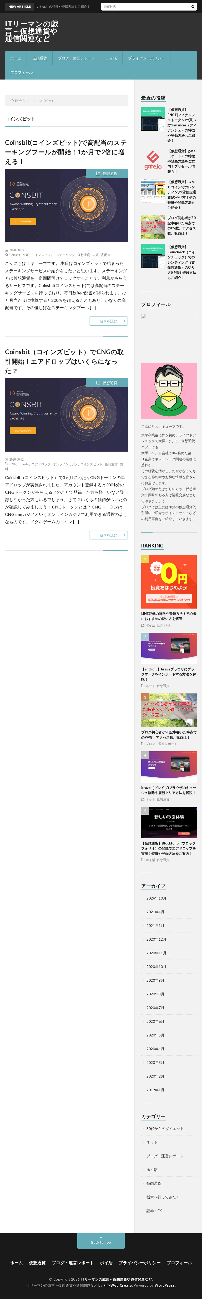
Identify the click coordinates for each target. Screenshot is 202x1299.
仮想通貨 (39, 58)
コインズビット (43, 254)
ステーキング (65, 254)
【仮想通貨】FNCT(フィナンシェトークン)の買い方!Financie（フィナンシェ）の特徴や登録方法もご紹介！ (182, 124)
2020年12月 (156, 939)
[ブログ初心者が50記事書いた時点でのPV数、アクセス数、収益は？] (153, 227)
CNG (12, 464)
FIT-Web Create (118, 1285)
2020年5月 (155, 1035)
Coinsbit (14, 254)
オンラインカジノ (65, 464)
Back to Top (101, 1242)
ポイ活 (111, 58)
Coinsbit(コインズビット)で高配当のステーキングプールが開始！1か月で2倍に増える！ (66, 152)
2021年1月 (155, 925)
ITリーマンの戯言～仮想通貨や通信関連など (31, 31)
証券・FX (163, 625)
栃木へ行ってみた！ (163, 1197)
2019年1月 (155, 1090)
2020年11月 (156, 953)
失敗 (95, 254)
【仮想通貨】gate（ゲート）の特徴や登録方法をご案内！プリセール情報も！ (182, 161)
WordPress (165, 1285)
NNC (25, 254)
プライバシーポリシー (146, 58)
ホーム (15, 58)
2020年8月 (155, 994)
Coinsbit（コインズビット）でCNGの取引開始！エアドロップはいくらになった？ (64, 361)
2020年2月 (155, 1076)
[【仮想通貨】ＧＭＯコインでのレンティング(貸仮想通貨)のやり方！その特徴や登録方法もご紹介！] (153, 191)
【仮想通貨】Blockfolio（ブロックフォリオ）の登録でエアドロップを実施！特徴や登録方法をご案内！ (168, 848)
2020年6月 (155, 1021)
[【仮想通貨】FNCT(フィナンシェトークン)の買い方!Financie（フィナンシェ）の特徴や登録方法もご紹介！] (153, 119)
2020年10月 (156, 966)
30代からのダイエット (165, 1128)
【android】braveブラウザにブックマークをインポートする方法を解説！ (168, 674)
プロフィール (22, 72)
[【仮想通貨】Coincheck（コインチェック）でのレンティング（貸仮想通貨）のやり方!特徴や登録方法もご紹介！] (153, 256)
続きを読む (108, 321)
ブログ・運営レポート (76, 58)
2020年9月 (155, 980)
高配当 (105, 254)
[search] (193, 7)
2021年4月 (155, 912)
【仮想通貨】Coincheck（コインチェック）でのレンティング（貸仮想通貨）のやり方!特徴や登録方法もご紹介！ (182, 262)
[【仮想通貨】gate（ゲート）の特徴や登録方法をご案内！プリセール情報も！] (153, 160)
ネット (150, 685)
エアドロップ (41, 464)
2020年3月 (155, 1062)
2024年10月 (156, 898)
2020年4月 (155, 1048)
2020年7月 (155, 1007)
